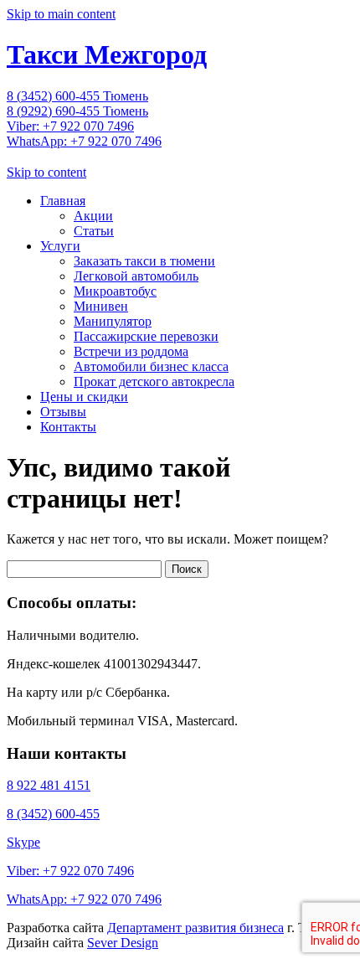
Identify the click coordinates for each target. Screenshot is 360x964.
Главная (62, 200)
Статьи (94, 231)
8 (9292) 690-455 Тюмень (77, 111)
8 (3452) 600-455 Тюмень (77, 96)
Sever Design (122, 943)
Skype (23, 842)
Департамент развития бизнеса (195, 927)
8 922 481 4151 (48, 785)
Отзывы (63, 412)
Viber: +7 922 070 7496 (70, 126)
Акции (93, 216)
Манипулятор (113, 321)
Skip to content (46, 172)
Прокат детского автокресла (154, 381)
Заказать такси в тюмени (144, 261)
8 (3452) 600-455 (53, 814)
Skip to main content (61, 14)
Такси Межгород (107, 54)
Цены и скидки (84, 396)
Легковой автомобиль (136, 276)
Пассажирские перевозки (146, 336)
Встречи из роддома (131, 351)
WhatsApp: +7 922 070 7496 (84, 141)
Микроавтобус (115, 291)
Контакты (68, 427)
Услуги (60, 246)
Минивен (101, 306)
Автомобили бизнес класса (151, 366)
